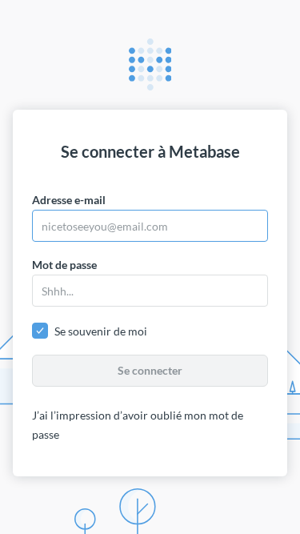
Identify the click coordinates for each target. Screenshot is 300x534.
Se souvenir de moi (100, 331)
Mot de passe (64, 264)
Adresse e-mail (69, 200)
